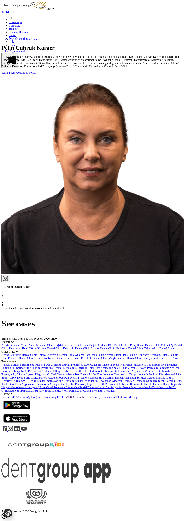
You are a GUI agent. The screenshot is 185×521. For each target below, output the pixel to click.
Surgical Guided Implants (151, 377)
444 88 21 (17, 397)
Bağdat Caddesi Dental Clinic (72, 345)
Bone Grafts (31, 377)
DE (8, 11)
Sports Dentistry (54, 390)
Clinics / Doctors (18, 32)
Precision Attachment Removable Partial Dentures (134, 384)
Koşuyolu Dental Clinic (77, 348)
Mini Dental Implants (129, 387)
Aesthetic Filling (51, 371)
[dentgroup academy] (36, 508)
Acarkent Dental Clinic (14, 345)
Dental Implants (172, 384)
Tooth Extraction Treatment (162, 364)
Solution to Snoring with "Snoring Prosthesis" (28, 367)
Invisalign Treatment (103, 390)
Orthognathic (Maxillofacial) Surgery (22, 390)
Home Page (15, 22)
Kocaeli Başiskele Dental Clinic (90, 358)
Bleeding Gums (173, 380)
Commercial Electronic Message (120, 397)
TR (3, 11)
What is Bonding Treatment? (18, 364)
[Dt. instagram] (5, 278)
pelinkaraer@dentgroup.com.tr (18, 72)
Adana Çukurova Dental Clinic (19, 354)
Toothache (105, 380)
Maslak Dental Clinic (103, 348)
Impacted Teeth (96, 384)
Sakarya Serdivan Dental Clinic (161, 358)
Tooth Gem (68, 371)
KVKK (68, 397)
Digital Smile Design (25, 380)
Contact (6, 397)
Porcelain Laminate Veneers (163, 367)
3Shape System (26, 374)
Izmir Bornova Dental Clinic (18, 358)
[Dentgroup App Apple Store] (16, 423)
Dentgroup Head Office (23, 348)
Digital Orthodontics (87, 380)
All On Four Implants (101, 374)
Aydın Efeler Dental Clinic (122, 354)
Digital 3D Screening (102, 377)
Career (12, 35)
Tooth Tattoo (82, 371)
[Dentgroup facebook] (4, 430)
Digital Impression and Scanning (56, 380)
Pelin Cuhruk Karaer (26, 39)
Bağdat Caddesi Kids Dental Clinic (109, 345)
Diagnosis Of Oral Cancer (50, 374)
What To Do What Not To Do (159, 387)
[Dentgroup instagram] (11, 430)
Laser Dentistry (107, 387)
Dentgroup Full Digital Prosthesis (70, 377)
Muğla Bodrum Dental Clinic (126, 358)
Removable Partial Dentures (82, 387)
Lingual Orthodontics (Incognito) (20, 387)
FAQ (60, 397)
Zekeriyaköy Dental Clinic (159, 348)
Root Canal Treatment (53, 387)
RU (13, 11)
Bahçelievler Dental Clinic (145, 345)
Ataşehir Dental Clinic (41, 345)
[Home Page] (24, 8)
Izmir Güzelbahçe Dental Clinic (53, 358)
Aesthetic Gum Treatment (150, 380)
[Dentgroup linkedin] (17, 430)
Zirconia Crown (137, 367)
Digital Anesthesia (126, 377)
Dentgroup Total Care (88, 367)
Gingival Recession (123, 380)
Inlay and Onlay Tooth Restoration (21, 371)
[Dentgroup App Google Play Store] (16, 410)
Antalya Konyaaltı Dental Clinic (56, 354)
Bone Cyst (44, 377)
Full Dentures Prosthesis (78, 390)
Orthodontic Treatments (104, 371)
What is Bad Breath (77, 374)
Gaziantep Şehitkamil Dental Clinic (158, 354)
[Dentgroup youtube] (24, 430)
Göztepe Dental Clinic (50, 348)
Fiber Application (25, 384)
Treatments (15, 28)
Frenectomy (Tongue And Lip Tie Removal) (61, 384)
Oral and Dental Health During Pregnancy (59, 364)
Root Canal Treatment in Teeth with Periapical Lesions (115, 364)
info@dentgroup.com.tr (36, 397)
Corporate (14, 25)
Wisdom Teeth (153, 371)
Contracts (79, 397)
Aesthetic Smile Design (114, 367)
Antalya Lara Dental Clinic (90, 354)
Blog (11, 41)
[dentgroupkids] (36, 456)
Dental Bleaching (65, 367)
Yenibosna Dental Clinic (130, 348)
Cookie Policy (93, 397)
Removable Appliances (131, 371)
